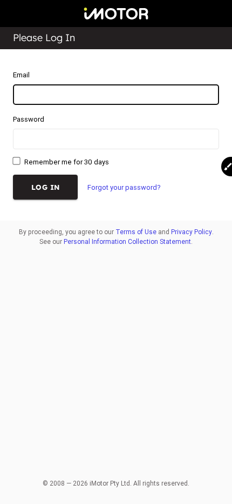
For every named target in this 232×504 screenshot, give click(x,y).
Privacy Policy (191, 232)
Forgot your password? (124, 187)
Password (28, 119)
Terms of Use (135, 232)
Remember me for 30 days (66, 162)
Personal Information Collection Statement (127, 241)
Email (21, 74)
